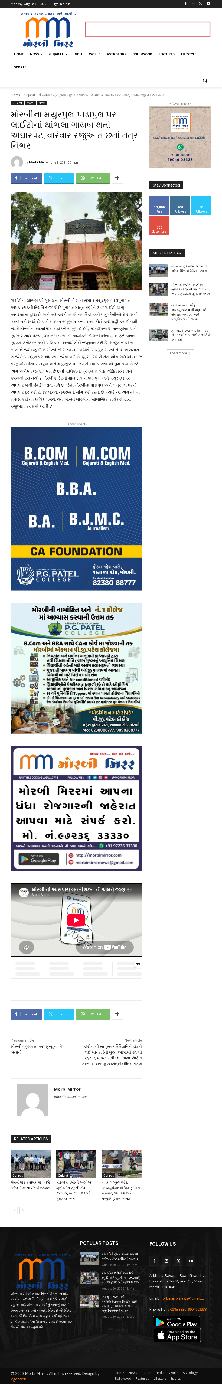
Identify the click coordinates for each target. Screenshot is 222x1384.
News (42, 103)
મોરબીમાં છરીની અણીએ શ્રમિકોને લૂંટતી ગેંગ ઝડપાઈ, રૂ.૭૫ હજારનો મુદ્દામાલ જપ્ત (190, 289)
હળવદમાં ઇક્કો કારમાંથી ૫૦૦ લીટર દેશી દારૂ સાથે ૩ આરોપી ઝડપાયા (191, 335)
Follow (180, 198)
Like (159, 198)
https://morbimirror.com (71, 1097)
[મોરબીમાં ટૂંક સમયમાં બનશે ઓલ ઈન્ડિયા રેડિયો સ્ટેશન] (31, 1164)
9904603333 (197, 1309)
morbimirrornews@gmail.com (184, 1298)
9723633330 (176, 1309)
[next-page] (22, 1210)
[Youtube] (208, 4)
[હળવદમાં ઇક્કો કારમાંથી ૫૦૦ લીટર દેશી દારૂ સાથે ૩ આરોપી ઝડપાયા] (158, 335)
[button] (204, 80)
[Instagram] (193, 4)
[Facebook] (185, 4)
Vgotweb (18, 1379)
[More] (117, 178)
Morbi (30, 103)
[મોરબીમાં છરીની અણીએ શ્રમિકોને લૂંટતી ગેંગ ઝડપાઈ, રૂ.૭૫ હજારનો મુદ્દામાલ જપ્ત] (76, 1164)
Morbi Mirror (39, 162)
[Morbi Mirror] (18, 162)
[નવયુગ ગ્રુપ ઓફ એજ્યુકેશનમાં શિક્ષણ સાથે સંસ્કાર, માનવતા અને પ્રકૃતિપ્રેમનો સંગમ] (122, 1164)
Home (15, 95)
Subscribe (159, 218)
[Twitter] (200, 4)
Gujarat (29, 95)
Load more (178, 353)
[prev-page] (14, 1210)
